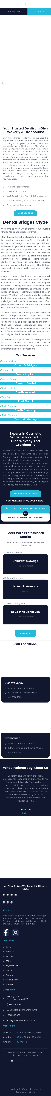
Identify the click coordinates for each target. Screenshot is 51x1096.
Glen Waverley (13, 11)
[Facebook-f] (6, 932)
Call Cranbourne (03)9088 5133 (27, 517)
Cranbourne (39, 11)
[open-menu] (42, 2)
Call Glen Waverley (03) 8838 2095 (27, 509)
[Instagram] (15, 932)
